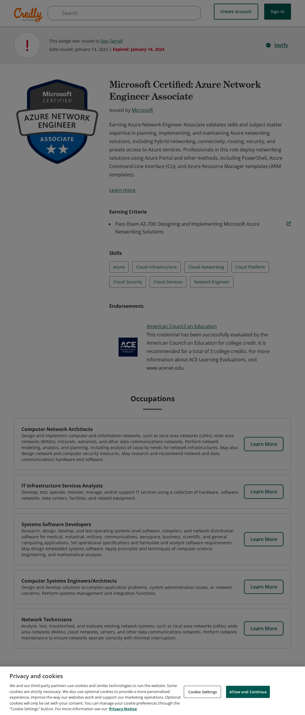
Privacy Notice (123, 708)
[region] (152, 691)
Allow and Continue (247, 691)
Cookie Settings (202, 691)
